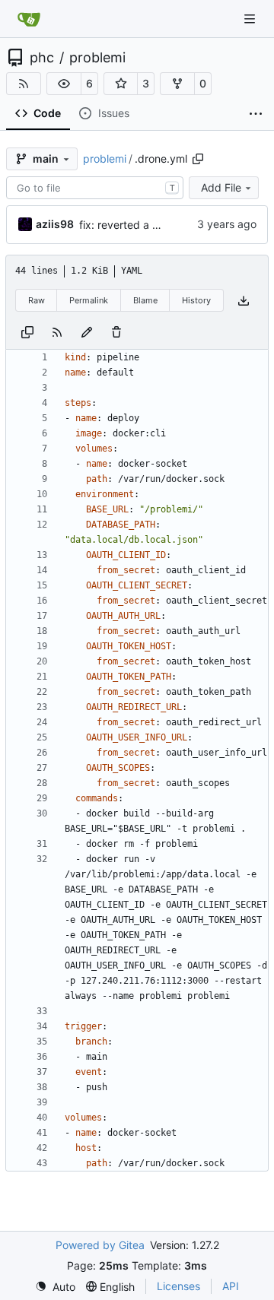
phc (42, 57)
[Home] (29, 19)
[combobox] (94, 187)
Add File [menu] (221, 187)
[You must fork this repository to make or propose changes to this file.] (87, 331)
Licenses (178, 1285)
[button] (63, 83)
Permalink (88, 300)
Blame (145, 300)
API (230, 1285)
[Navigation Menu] (251, 18)
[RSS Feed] (23, 83)
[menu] (55, 1286)
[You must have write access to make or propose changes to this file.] (116, 331)
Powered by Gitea (100, 1244)
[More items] (256, 114)
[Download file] (243, 300)
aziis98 (55, 223)
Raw (36, 300)
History (196, 300)
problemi (97, 57)
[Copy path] (198, 159)
